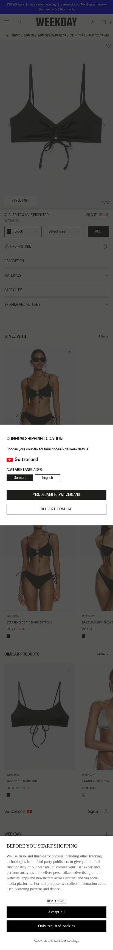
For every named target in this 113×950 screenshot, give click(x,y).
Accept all (56, 912)
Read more (56, 901)
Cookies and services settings (56, 940)
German (20, 478)
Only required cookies (56, 926)
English (47, 478)
